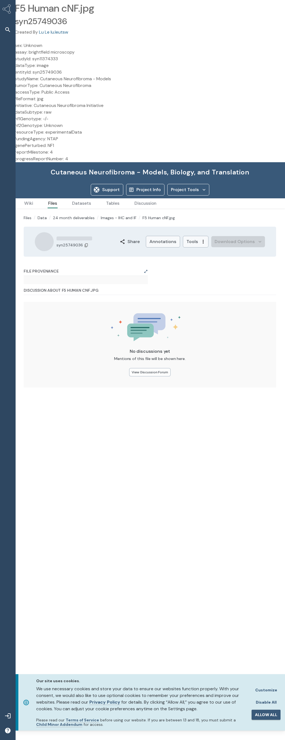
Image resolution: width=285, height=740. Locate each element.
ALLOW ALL (266, 714)
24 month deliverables (74, 284)
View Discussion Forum (150, 516)
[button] (8, 29)
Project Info (148, 189)
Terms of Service (82, 720)
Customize (266, 690)
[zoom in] (35, 394)
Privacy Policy (104, 702)
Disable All (266, 702)
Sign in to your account (44, 268)
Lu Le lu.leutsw (53, 32)
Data (42, 284)
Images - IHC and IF (118, 284)
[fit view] (35, 408)
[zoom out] (35, 401)
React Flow (135, 421)
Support (111, 189)
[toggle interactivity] (35, 416)
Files (27, 284)
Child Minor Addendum (59, 724)
